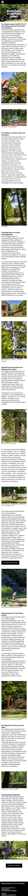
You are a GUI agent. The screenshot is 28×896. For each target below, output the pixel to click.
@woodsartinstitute (8, 883)
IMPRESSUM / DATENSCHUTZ (8, 895)
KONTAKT (3, 893)
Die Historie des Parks (10, 562)
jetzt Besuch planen (13, 865)
